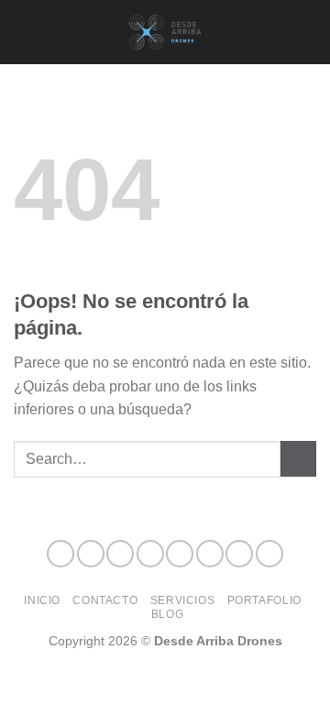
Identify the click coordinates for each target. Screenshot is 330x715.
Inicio (42, 600)
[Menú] (25, 31)
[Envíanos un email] (179, 553)
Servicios (182, 600)
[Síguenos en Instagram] (90, 553)
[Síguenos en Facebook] (60, 553)
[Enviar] (298, 459)
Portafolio (264, 600)
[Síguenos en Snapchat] (150, 553)
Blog (167, 614)
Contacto (105, 600)
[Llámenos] (210, 553)
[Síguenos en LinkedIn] (239, 553)
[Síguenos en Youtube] (269, 553)
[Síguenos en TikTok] (120, 553)
